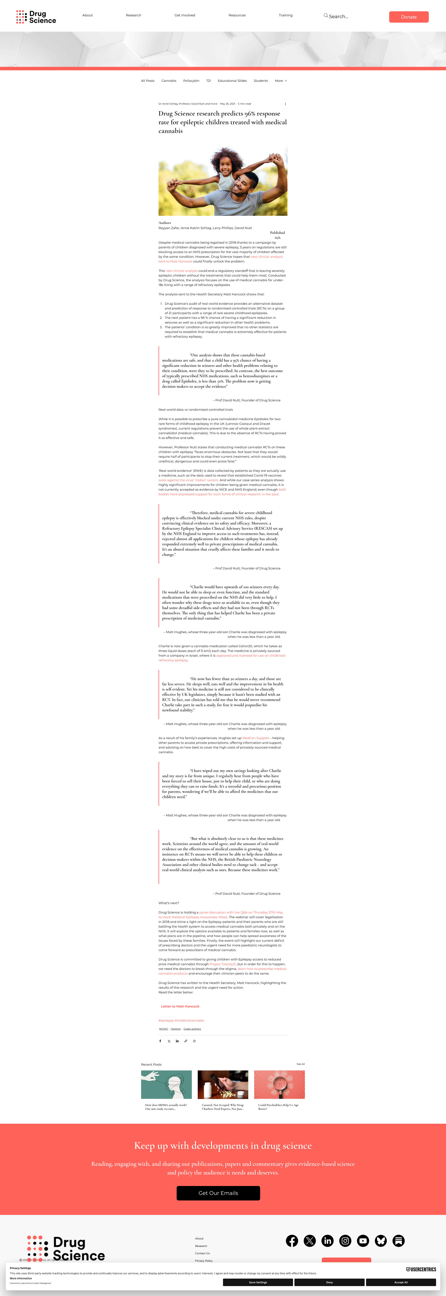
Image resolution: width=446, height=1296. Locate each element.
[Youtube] (363, 1241)
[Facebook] (292, 1241)
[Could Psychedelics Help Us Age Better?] (279, 1084)
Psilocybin (191, 81)
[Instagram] (345, 1241)
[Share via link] (185, 1041)
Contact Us (202, 1253)
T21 (208, 81)
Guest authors (192, 1028)
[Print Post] (194, 1041)
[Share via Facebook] (160, 1041)
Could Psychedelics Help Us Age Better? (278, 1107)
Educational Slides (232, 81)
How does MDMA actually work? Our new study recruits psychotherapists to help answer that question (166, 1107)
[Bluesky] (381, 1241)
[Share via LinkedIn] (177, 1041)
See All (301, 1064)
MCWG (163, 1028)
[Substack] (399, 1241)
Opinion (176, 1028)
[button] (218, 1193)
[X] (310, 1241)
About (199, 1238)
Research (201, 1246)
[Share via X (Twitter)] (168, 1041)
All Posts (148, 81)
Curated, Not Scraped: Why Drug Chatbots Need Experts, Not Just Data (222, 1107)
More (279, 81)
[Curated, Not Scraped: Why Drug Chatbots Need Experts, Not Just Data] (223, 1084)
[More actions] (285, 104)
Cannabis (169, 81)
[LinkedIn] (327, 1241)
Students (261, 81)
